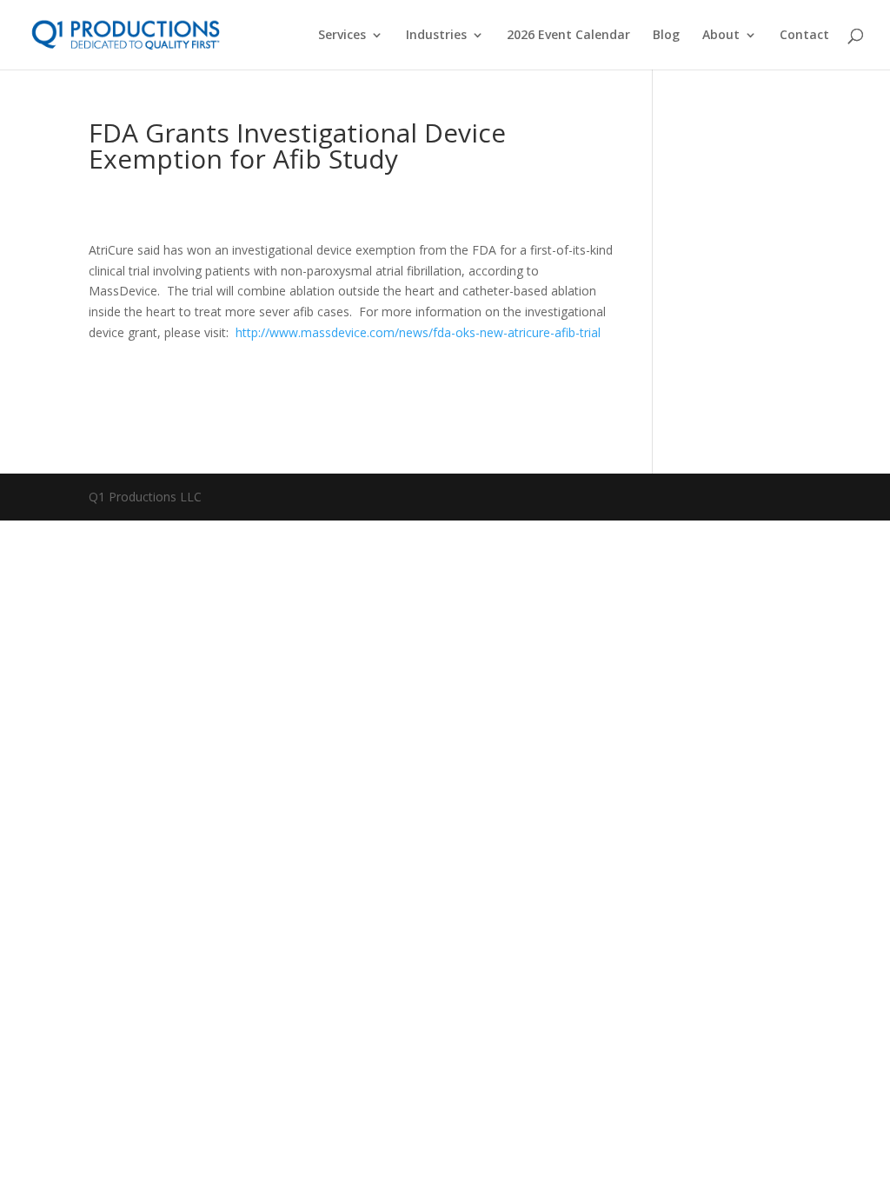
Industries (436, 36)
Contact (804, 36)
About (721, 36)
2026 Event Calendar (568, 36)
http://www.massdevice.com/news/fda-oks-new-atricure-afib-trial (418, 332)
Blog (666, 36)
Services (342, 36)
